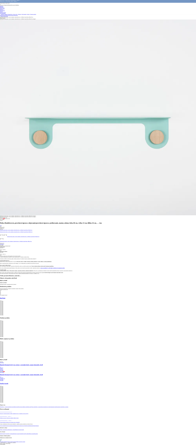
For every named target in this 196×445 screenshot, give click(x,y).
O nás (6, 433)
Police (17, 15)
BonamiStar (36, 433)
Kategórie (4, 15)
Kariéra (21, 433)
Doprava (6, 429)
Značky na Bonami (10, 433)
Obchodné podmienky (3, 441)
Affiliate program (31, 433)
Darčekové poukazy (16, 433)
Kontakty (3, 433)
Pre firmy (23, 433)
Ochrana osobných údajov (11, 441)
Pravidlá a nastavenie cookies (20, 441)
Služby (1, 433)
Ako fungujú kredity (20, 429)
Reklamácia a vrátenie (11, 429)
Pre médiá (26, 433)
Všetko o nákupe (2, 429)
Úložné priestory (11, 15)
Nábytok (7, 15)
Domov (1, 15)
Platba (16, 429)
